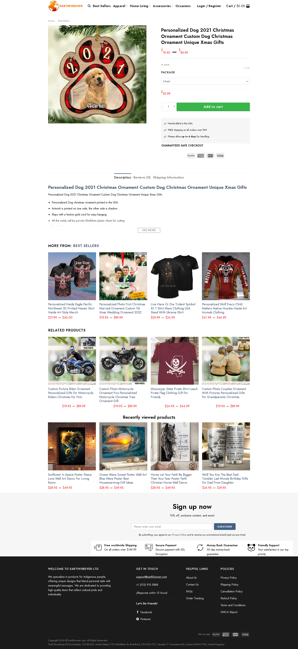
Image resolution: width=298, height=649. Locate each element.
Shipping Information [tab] (168, 177)
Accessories (162, 6)
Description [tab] (122, 177)
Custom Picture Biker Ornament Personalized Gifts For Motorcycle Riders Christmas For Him (70, 393)
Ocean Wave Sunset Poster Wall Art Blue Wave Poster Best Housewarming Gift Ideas (123, 479)
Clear (247, 68)
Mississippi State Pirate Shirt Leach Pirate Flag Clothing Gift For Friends (174, 393)
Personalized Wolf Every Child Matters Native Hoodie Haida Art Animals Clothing (224, 308)
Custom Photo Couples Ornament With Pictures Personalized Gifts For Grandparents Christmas (224, 393)
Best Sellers (102, 6)
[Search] (89, 6)
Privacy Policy (179, 534)
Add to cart (213, 106)
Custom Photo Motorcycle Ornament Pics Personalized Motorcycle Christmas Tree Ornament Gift (118, 395)
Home (51, 21)
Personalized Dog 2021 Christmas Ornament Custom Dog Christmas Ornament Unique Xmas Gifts (147, 187)
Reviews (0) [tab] (142, 177)
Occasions (183, 6)
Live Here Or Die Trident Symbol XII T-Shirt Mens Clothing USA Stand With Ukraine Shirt (173, 308)
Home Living (139, 6)
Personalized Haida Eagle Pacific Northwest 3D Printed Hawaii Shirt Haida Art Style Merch (71, 308)
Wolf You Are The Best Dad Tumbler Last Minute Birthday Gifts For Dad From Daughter (225, 479)
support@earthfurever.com (151, 577)
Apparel (119, 6)
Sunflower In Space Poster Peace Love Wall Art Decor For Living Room (70, 479)
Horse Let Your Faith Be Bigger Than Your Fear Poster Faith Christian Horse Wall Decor (171, 479)
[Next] (249, 375)
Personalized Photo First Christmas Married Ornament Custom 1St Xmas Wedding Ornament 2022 (122, 308)
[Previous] (48, 375)
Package (168, 72)
